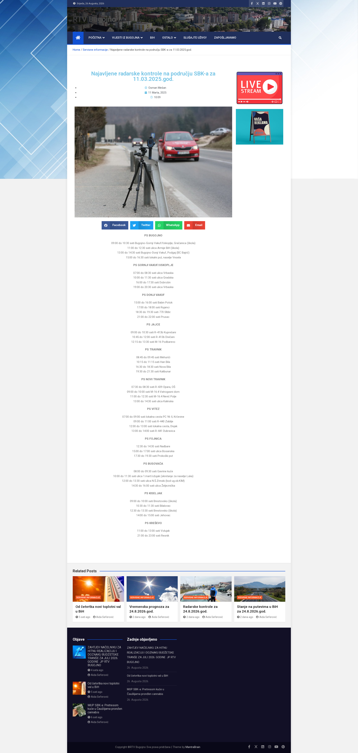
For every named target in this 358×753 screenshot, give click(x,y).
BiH (152, 37)
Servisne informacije (88, 597)
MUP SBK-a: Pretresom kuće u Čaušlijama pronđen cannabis (105, 708)
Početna (95, 37)
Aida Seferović (105, 617)
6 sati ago (96, 717)
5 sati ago (84, 617)
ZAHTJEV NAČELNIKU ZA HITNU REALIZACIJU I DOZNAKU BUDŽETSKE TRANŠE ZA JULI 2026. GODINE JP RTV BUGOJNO (104, 656)
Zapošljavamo (225, 37)
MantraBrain (193, 747)
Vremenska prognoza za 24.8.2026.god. (149, 609)
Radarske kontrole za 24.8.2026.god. (200, 609)
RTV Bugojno (94, 19)
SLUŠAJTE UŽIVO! (195, 37)
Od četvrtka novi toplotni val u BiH (147, 675)
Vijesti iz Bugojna (125, 37)
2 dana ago (139, 617)
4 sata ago (97, 670)
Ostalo (167, 37)
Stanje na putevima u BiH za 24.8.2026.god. (257, 609)
